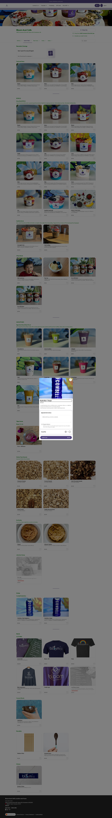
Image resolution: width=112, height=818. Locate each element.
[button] (56, 388)
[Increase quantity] (70, 432)
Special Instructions (46, 412)
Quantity (43, 432)
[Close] (70, 380)
